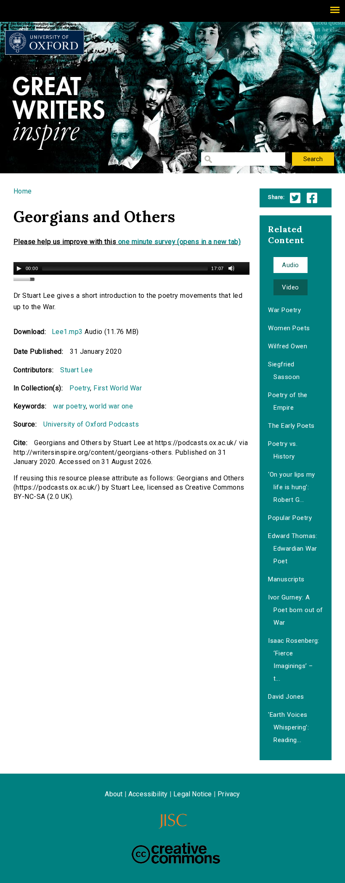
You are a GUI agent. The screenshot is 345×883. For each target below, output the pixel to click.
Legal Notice (192, 794)
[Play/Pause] (19, 268)
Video (290, 287)
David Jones (286, 696)
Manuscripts (286, 579)
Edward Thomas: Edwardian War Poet (292, 548)
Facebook (312, 198)
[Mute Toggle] (231, 268)
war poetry (69, 406)
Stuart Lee (76, 370)
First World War (117, 388)
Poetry (79, 388)
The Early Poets (291, 426)
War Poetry (284, 310)
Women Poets (289, 328)
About (113, 794)
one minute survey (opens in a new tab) (179, 242)
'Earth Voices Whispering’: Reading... (288, 727)
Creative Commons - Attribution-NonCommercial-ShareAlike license (176, 853)
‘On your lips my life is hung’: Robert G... (291, 487)
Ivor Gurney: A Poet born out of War (295, 610)
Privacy (229, 794)
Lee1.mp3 (67, 332)
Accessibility (148, 794)
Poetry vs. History (282, 450)
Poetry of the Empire (287, 401)
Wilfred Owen (287, 346)
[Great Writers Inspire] (44, 42)
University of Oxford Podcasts (91, 424)
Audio (290, 265)
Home (22, 191)
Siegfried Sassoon (284, 371)
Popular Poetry (290, 518)
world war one (111, 406)
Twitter (295, 198)
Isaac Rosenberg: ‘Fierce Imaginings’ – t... (293, 659)
